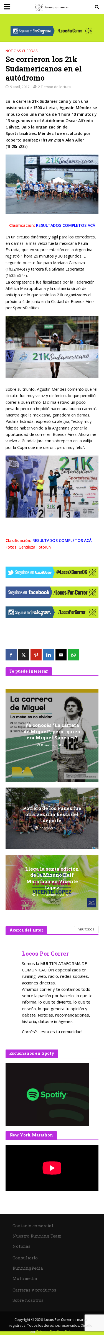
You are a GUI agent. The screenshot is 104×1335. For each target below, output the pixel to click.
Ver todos (86, 929)
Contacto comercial (32, 1225)
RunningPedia (27, 1268)
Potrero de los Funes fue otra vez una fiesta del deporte (52, 814)
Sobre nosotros (28, 1300)
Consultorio (25, 1258)
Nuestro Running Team (37, 1236)
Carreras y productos (34, 1290)
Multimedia (24, 1278)
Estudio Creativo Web (54, 1331)
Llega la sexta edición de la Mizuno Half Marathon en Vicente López (52, 878)
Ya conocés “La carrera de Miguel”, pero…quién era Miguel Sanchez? (52, 731)
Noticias (21, 1246)
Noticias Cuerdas (22, 50)
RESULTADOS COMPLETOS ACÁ (65, 225)
